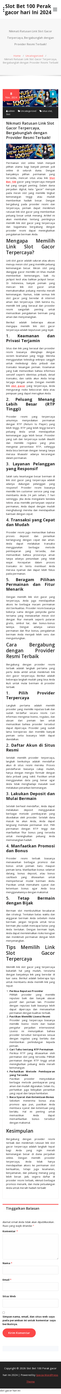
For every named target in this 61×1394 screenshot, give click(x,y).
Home (17, 55)
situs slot (47, 110)
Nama (7, 1263)
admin (11, 110)
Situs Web (9, 1296)
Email (7, 1279)
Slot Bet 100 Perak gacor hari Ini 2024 (28, 9)
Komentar (10, 1231)
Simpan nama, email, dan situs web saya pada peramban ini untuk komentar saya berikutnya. (29, 1320)
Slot (8, 114)
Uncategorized (34, 55)
